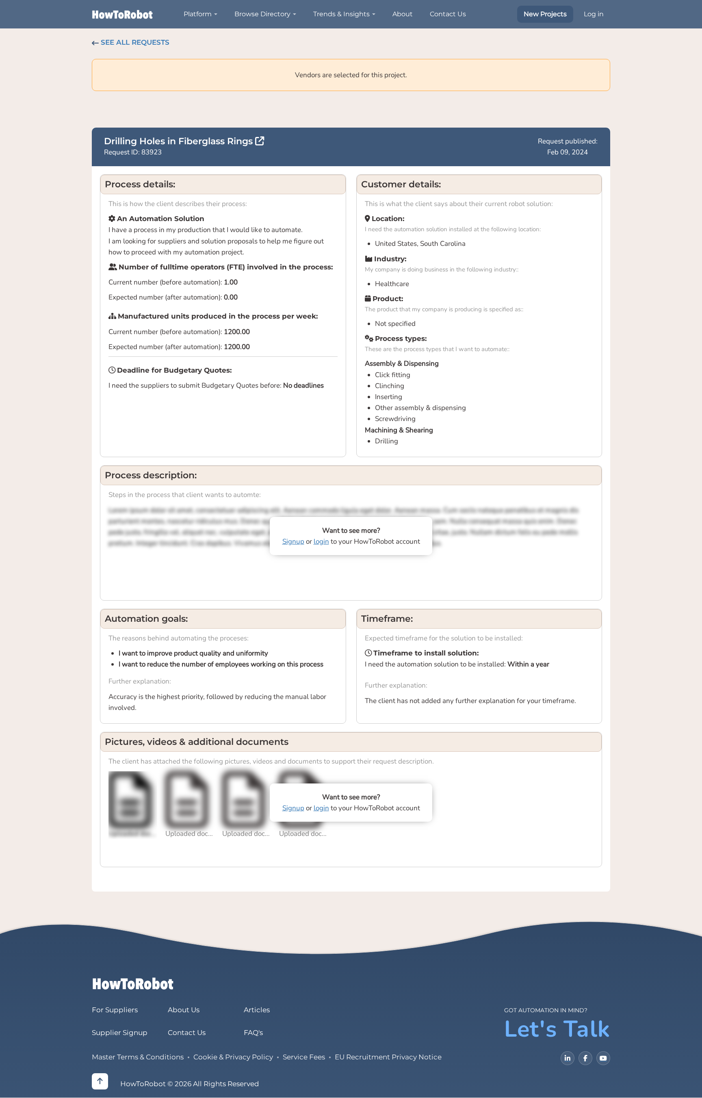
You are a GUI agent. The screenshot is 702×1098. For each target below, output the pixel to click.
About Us (183, 1010)
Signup (293, 541)
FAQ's (253, 1033)
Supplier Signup (119, 1033)
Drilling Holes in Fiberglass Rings (179, 141)
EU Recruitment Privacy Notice (388, 1057)
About (402, 14)
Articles (257, 1010)
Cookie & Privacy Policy (233, 1057)
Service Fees (304, 1057)
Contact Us (448, 14)
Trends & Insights (341, 14)
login (321, 541)
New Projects (545, 14)
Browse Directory (262, 14)
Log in (594, 14)
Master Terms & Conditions (138, 1057)
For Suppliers (115, 1010)
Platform (198, 14)
